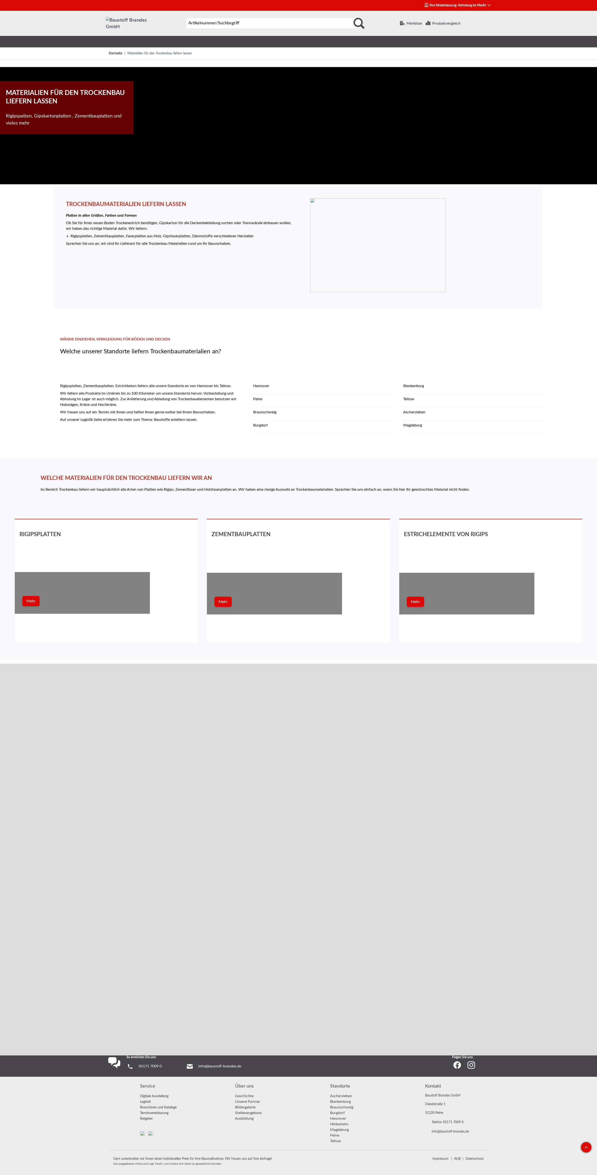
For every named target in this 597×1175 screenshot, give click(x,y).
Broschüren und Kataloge (158, 1107)
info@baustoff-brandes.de (219, 1066)
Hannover (338, 1118)
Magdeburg (339, 1130)
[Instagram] (471, 1065)
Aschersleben (341, 1096)
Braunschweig (341, 1107)
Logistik (145, 1101)
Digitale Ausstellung (154, 1096)
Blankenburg (340, 1101)
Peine (334, 1135)
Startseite (115, 53)
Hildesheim (339, 1124)
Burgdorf (337, 1113)
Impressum (441, 1158)
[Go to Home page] (128, 23)
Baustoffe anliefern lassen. (175, 420)
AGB (457, 1158)
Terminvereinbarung (154, 1113)
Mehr (31, 601)
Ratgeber (146, 1118)
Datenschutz (474, 1158)
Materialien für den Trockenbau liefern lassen (159, 53)
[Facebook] (457, 1065)
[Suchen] (359, 23)
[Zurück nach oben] (586, 1147)
